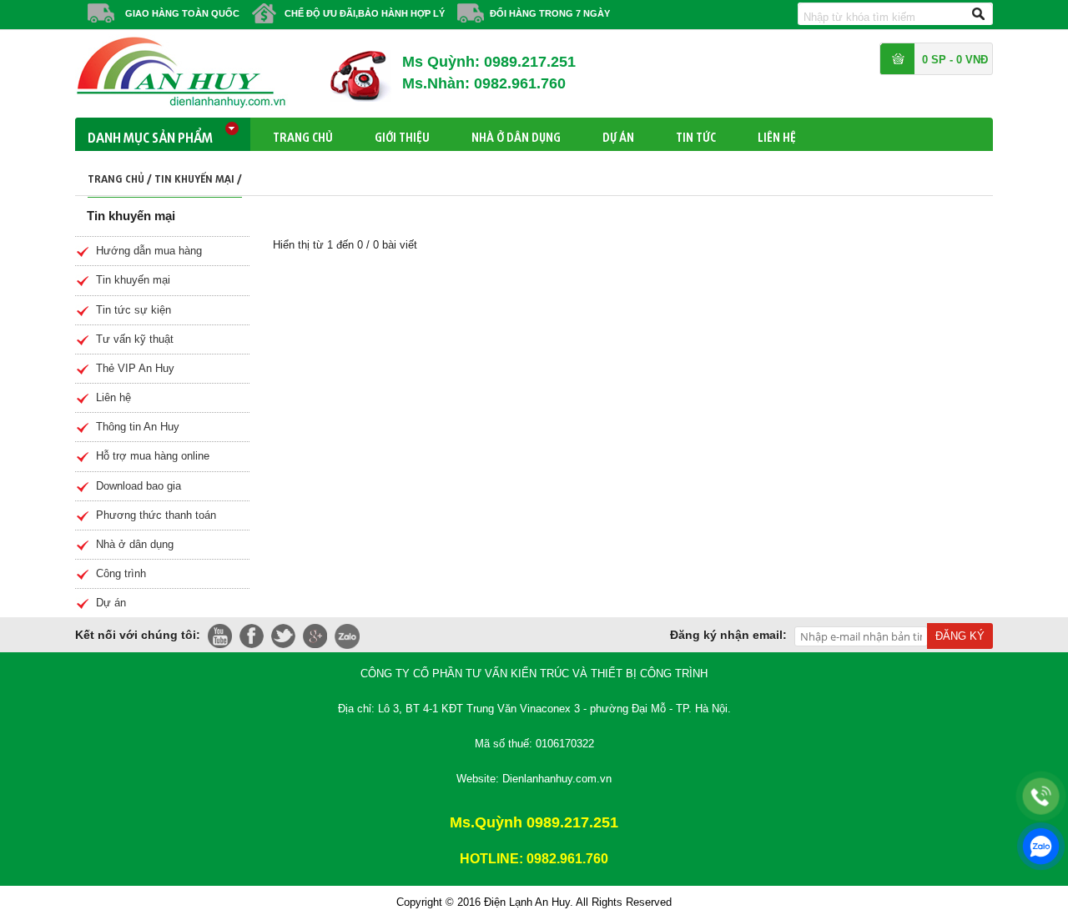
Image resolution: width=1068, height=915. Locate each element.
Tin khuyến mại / (198, 176)
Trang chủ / (121, 176)
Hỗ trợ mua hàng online (152, 456)
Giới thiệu (402, 135)
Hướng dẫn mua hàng (149, 250)
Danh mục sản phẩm (150, 134)
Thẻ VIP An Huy (135, 368)
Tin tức (696, 135)
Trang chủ (303, 135)
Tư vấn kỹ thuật (135, 339)
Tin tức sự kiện (133, 310)
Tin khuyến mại (133, 280)
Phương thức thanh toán (156, 515)
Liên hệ (777, 135)
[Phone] (1041, 796)
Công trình (121, 573)
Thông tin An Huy (137, 426)
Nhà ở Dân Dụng (516, 135)
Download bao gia (138, 486)
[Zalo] (1041, 846)
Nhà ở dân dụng (135, 544)
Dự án (618, 135)
